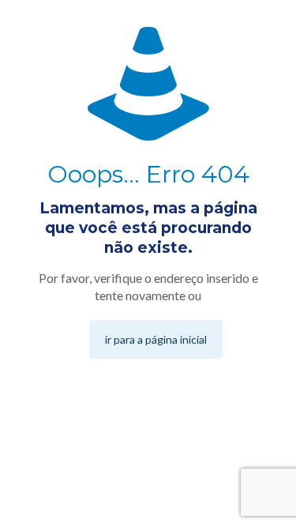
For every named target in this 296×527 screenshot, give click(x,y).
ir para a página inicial (156, 339)
